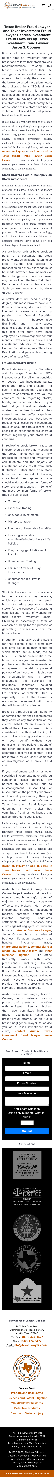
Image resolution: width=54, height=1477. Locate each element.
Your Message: (27, 1093)
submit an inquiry (13, 151)
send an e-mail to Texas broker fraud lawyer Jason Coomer (27, 155)
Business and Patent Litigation (27, 1398)
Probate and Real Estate (27, 1393)
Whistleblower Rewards (27, 1403)
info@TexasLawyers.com (31, 1345)
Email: (27, 1073)
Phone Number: (27, 1083)
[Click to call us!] (49, 5)
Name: (27, 1062)
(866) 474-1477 (32, 1337)
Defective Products (27, 1408)
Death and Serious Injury (27, 1413)
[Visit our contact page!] (43, 5)
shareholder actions (15, 946)
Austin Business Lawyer (34, 930)
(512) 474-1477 (31, 1341)
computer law (27, 950)
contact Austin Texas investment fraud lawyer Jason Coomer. (27, 1035)
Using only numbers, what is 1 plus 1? (27, 1115)
